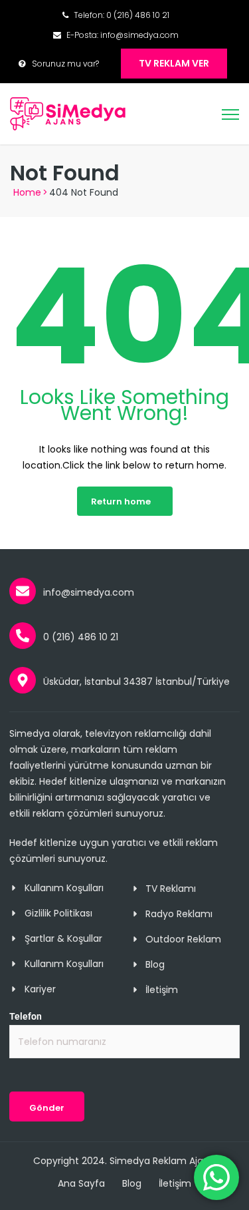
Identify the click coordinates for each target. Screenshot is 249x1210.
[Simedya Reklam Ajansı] (68, 113)
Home (27, 192)
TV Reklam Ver (174, 63)
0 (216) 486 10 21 (137, 15)
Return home (121, 501)
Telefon (25, 1016)
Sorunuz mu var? (65, 63)
